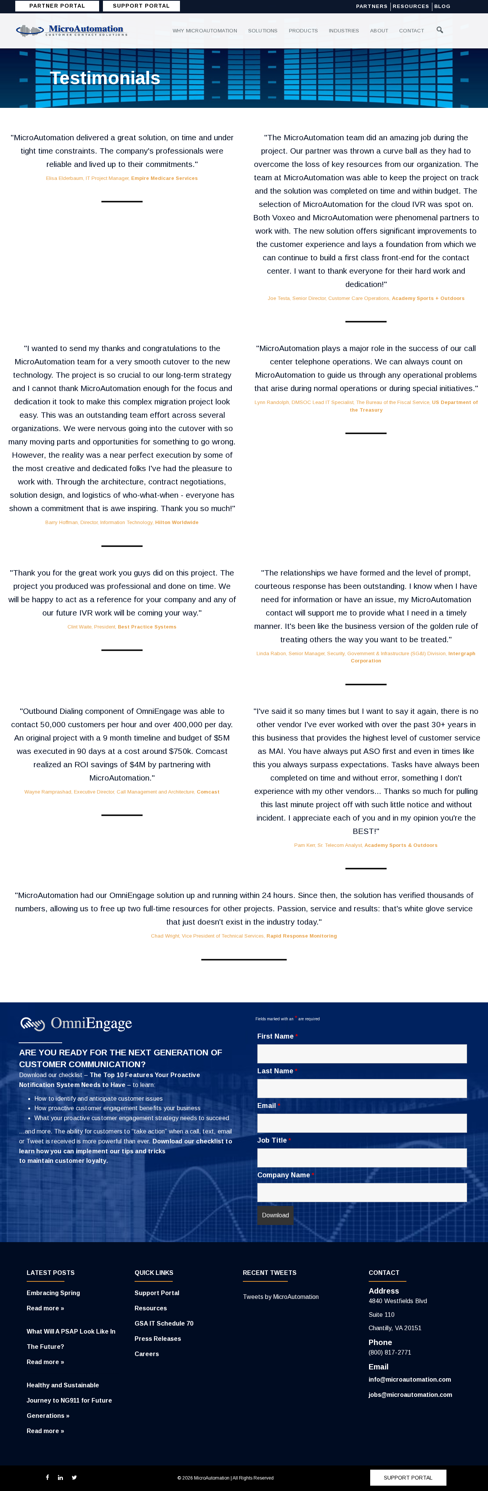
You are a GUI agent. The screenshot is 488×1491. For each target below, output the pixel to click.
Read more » (45, 1308)
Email (268, 1105)
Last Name (277, 1071)
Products (303, 31)
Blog (442, 6)
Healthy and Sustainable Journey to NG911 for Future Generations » (69, 1400)
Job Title (274, 1140)
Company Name (285, 1175)
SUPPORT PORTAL (141, 6)
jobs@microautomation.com (410, 1395)
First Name (277, 1036)
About (379, 31)
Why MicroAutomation (205, 31)
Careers (147, 1354)
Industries (344, 31)
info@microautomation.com (410, 1379)
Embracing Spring (53, 1293)
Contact (411, 31)
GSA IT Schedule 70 (164, 1323)
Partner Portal (57, 6)
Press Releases (158, 1338)
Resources (411, 6)
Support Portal (157, 1293)
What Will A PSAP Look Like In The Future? (71, 1339)
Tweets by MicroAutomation (281, 1297)
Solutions (263, 31)
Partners (372, 6)
